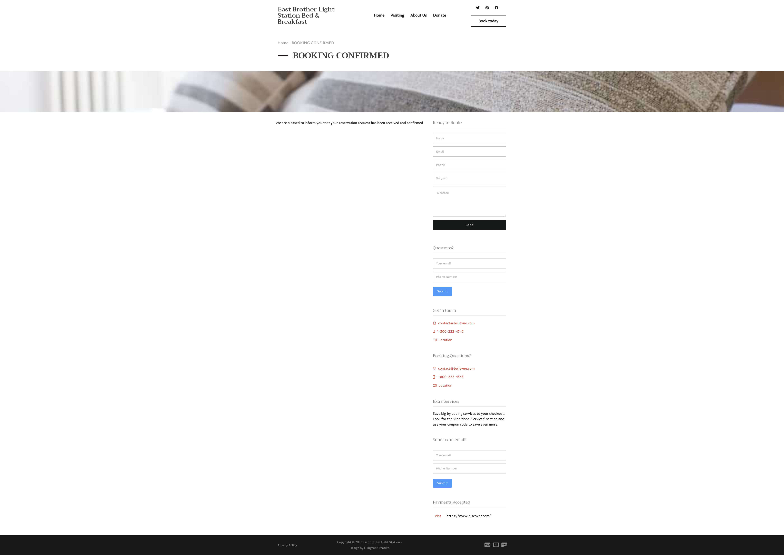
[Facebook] (496, 7)
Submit (442, 291)
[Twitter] (477, 7)
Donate (439, 15)
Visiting (397, 15)
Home (379, 15)
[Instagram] (487, 7)
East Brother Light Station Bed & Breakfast (306, 15)
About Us (418, 15)
